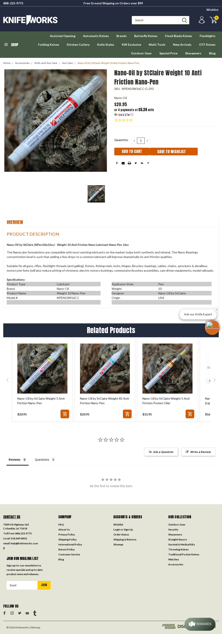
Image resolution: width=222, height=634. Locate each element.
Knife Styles (105, 44)
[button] (140, 112)
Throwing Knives (178, 549)
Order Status (121, 534)
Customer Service (69, 554)
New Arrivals (182, 44)
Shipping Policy (67, 539)
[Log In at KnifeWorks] (201, 20)
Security (173, 529)
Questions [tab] (42, 459)
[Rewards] (199, 624)
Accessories (22, 63)
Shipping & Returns (124, 539)
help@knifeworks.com (24, 543)
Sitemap (118, 544)
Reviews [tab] (14, 459)
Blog (212, 53)
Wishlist (212, 9)
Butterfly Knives (145, 36)
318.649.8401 (19, 538)
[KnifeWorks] (57, 20)
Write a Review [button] (200, 452)
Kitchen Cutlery (78, 44)
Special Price (168, 53)
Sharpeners (193, 53)
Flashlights (207, 36)
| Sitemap (34, 627)
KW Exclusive (131, 44)
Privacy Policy (66, 534)
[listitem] (42, 380)
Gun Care (67, 63)
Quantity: (121, 140)
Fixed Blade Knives (178, 36)
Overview (15, 222)
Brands (121, 36)
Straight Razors (177, 539)
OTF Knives (207, 44)
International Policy (70, 544)
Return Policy (66, 549)
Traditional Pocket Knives (183, 554)
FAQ (61, 524)
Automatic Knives (96, 36)
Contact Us (11, 516)
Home (6, 63)
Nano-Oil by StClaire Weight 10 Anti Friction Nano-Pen (108, 63)
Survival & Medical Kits (181, 544)
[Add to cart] (64, 414)
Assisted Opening (62, 36)
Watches (173, 559)
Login (116, 529)
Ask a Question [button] (163, 452)
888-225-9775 (13, 3)
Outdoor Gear (141, 53)
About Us (64, 529)
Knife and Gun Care (45, 63)
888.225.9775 (23, 533)
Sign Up (128, 529)
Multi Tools (157, 44)
